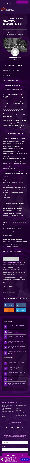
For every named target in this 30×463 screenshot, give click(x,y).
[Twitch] (10, 3)
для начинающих (10, 292)
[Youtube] (7, 3)
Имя (3, 440)
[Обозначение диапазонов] (11, 259)
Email (3, 447)
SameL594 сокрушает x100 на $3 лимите (17, 352)
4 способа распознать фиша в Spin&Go (16, 342)
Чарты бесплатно (22, 2)
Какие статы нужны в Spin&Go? (16, 336)
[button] (28, 9)
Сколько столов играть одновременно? (14, 331)
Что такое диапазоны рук (16, 18)
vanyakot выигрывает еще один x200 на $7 (16, 347)
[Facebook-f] (1, 3)
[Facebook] (6, 427)
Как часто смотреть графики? (16, 325)
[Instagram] (4, 3)
